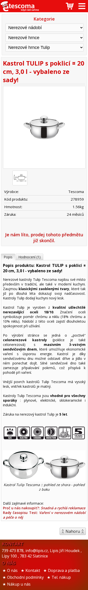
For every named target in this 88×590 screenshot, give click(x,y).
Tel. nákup (61, 577)
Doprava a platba (64, 570)
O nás (12, 570)
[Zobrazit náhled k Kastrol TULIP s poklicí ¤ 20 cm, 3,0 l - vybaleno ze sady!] (44, 128)
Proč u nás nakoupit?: (44, 508)
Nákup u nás (19, 584)
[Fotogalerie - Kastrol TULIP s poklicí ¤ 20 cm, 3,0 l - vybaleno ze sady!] (19, 177)
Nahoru (73, 531)
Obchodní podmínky (25, 577)
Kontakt (32, 570)
